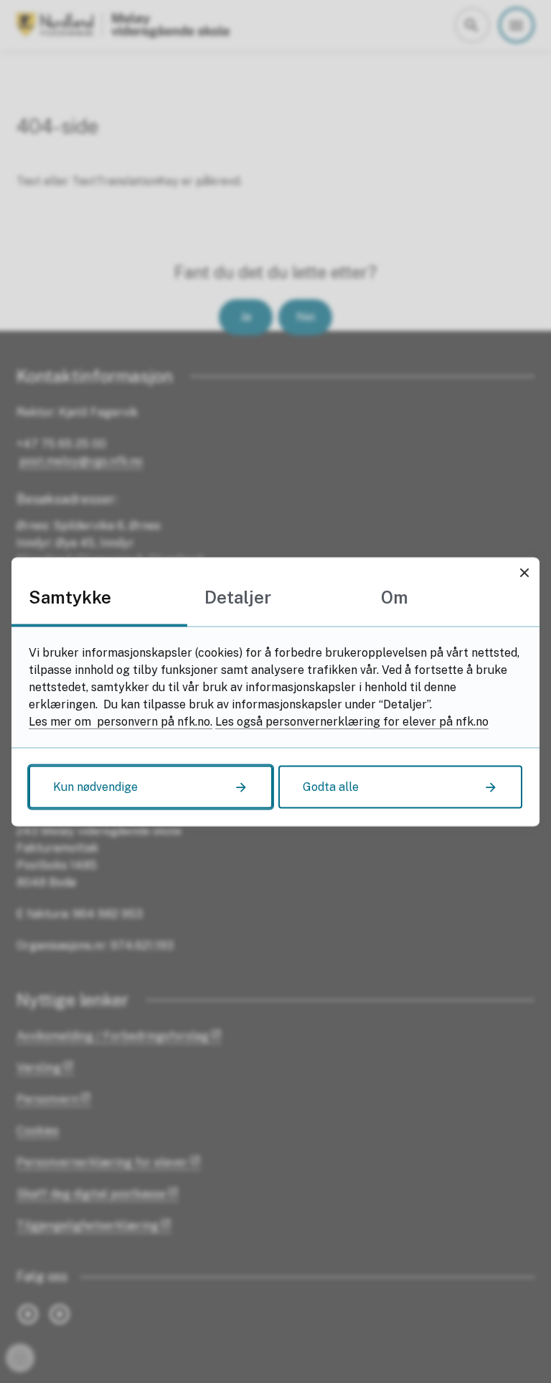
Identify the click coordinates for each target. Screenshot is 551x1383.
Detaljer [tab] (237, 596)
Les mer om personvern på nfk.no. (120, 721)
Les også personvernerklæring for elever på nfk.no (352, 721)
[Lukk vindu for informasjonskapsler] (524, 572)
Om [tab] (394, 596)
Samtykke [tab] (70, 596)
